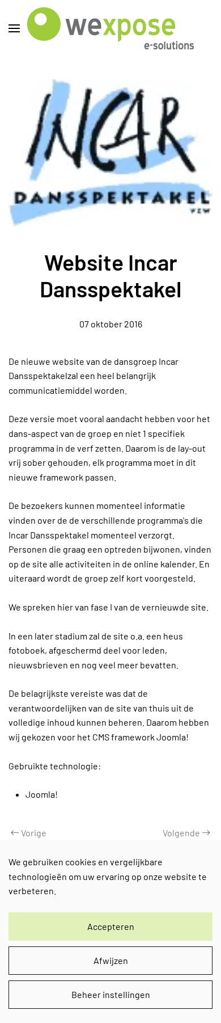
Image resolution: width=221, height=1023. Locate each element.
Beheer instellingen (110, 994)
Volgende (181, 832)
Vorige (33, 832)
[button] (14, 28)
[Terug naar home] (110, 28)
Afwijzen (111, 960)
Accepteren (110, 926)
